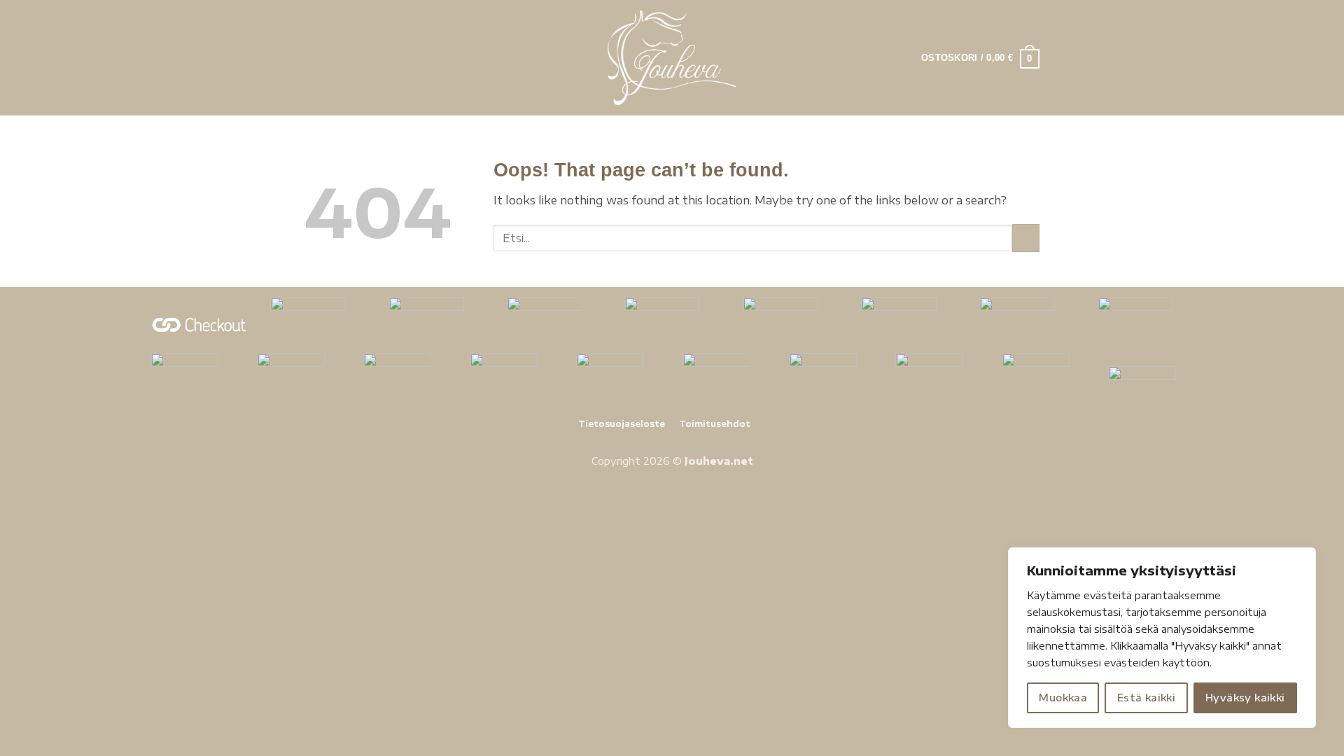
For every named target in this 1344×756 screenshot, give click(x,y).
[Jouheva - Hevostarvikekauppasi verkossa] (672, 57)
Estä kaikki (1146, 698)
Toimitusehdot (714, 424)
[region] (1162, 637)
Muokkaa (1063, 698)
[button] (312, 58)
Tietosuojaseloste (621, 424)
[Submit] (1026, 237)
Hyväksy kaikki (1245, 698)
